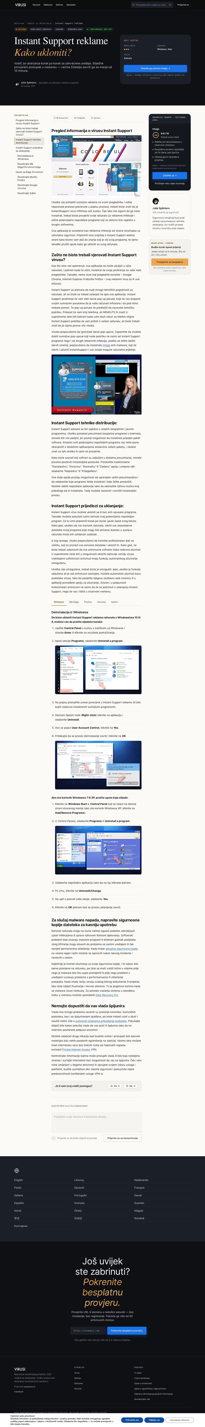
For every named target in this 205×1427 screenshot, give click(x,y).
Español (19, 1203)
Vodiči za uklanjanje (39, 23)
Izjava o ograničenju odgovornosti (150, 1388)
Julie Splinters (28, 82)
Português (80, 1195)
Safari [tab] (114, 602)
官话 (16, 1218)
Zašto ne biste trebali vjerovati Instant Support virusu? (29, 131)
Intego (106, 345)
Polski (17, 1187)
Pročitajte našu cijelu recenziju (170, 183)
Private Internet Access (76, 1049)
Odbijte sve (154, 1420)
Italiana (18, 1195)
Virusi (77, 1373)
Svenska (79, 1203)
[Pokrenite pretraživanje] (133, 5)
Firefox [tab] (88, 602)
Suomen (139, 1203)
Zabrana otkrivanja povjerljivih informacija (153, 1394)
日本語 (78, 1218)
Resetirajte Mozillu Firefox (27, 179)
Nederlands (141, 1180)
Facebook (18, 1391)
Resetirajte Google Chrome (27, 187)
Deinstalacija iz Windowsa (25, 157)
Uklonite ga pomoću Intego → (155, 68)
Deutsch (79, 1187)
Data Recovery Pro (107, 995)
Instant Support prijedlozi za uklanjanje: (29, 149)
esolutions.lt (29, 1386)
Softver (59, 4)
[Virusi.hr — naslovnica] (21, 4)
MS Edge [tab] (74, 602)
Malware (48, 4)
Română (139, 1218)
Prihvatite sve (132, 1420)
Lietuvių (79, 1180)
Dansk (138, 1195)
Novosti (36, 4)
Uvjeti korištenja (141, 1378)
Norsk (17, 1210)
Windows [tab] (59, 602)
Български (20, 1225)
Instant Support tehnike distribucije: (28, 141)
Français (139, 1187)
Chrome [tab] (101, 602)
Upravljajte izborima (179, 1420)
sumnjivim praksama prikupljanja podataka (101, 1021)
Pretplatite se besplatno (170, 262)
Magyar (138, 1210)
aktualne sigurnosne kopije (122, 948)
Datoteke (71, 4)
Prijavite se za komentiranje (122, 1138)
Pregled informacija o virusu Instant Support (27, 122)
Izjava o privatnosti (143, 1383)
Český (78, 1210)
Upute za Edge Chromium (29, 172)
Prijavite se (183, 4)
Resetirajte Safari (27, 193)
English (18, 1180)
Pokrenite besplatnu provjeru (127, 1330)
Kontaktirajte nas (142, 1399)
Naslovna (19, 23)
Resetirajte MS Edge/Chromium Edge (29, 165)
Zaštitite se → (170, 175)
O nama (137, 1373)
